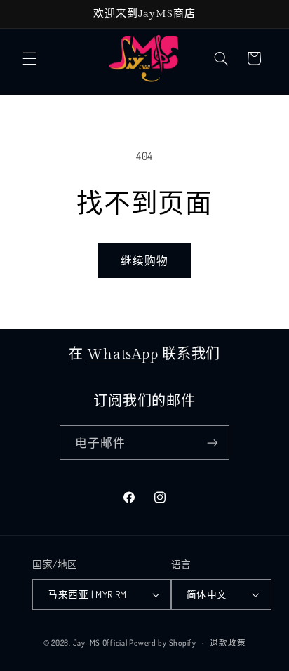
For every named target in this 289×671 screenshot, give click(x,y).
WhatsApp (122, 354)
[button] (29, 58)
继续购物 (144, 260)
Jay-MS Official (100, 642)
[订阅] (212, 442)
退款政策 (228, 642)
